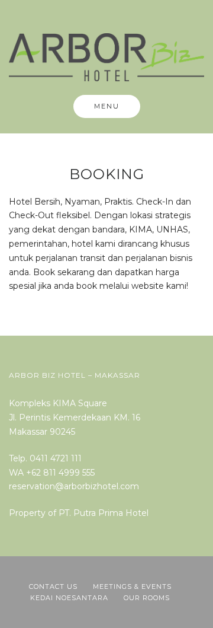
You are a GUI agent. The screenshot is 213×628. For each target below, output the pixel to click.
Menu (107, 106)
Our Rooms (147, 598)
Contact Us (53, 586)
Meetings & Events (132, 586)
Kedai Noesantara (69, 598)
